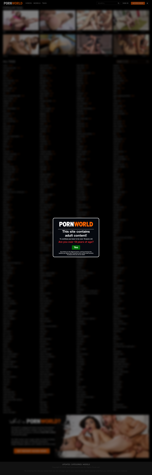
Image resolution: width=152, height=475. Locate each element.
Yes (76, 247)
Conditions (75, 253)
